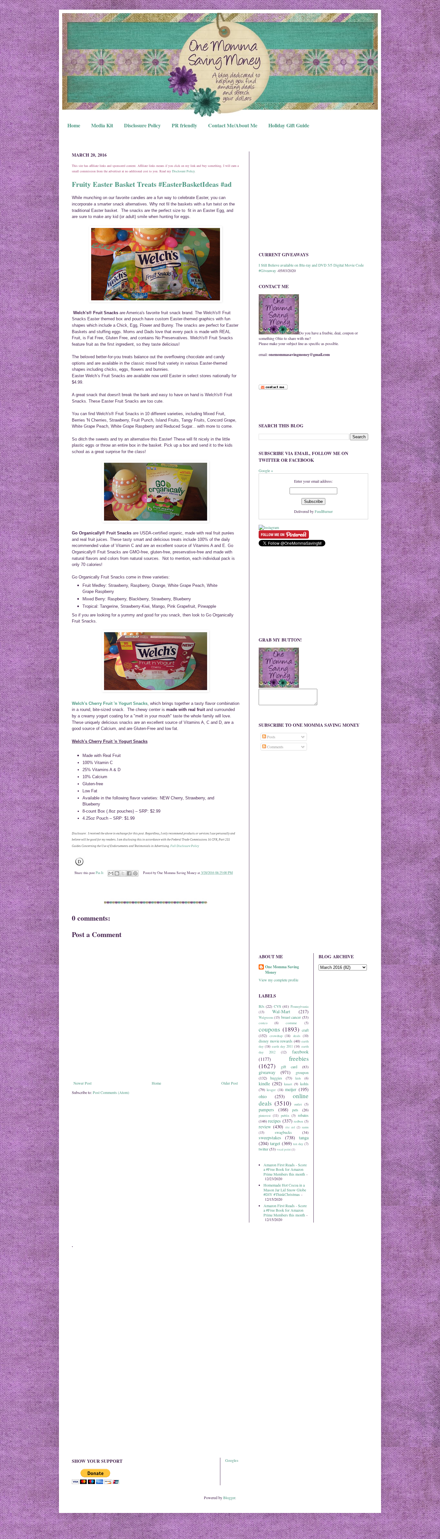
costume (291, 1023)
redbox (298, 1121)
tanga (304, 1137)
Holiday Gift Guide (288, 125)
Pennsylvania (300, 1006)
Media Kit (102, 125)
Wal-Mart (281, 1011)
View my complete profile (278, 979)
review (265, 1127)
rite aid (290, 1127)
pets (295, 1109)
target (275, 1143)
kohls (304, 1083)
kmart (288, 1084)
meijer (290, 1089)
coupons (269, 1029)
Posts (270, 736)
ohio (263, 1096)
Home (73, 125)
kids (298, 1078)
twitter (263, 1149)
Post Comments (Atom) (111, 1092)
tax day (298, 1144)
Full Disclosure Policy (184, 846)
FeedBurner (324, 511)
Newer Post (82, 1083)
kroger (271, 1090)
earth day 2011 (282, 1046)
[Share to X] (123, 873)
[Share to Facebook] (129, 873)
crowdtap (276, 1036)
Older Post (229, 1083)
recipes (274, 1121)
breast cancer (291, 1017)
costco (263, 1023)
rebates (303, 1115)
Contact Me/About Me (232, 125)
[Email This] (111, 873)
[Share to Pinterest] (135, 873)
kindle (264, 1083)
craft (305, 1030)
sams (305, 1127)
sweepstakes (270, 1137)
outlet (298, 1104)
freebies (299, 1058)
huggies (276, 1077)
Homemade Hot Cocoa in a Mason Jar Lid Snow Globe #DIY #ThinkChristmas (284, 1189)
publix (285, 1115)
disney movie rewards (275, 1040)
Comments (274, 746)
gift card (289, 1066)
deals (296, 1036)
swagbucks (283, 1132)
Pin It (99, 872)
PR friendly (184, 125)
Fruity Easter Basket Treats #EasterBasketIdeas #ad (152, 184)
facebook (300, 1052)
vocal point (284, 1149)
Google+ (232, 1460)
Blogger (229, 1497)
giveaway (267, 1072)
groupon (302, 1072)
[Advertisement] (313, 196)
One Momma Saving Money (282, 969)
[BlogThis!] (117, 873)
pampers (266, 1109)
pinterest (265, 1115)
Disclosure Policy (142, 125)
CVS (277, 1006)
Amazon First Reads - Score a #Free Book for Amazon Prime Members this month (285, 1169)
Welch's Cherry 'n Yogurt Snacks (110, 703)
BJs (261, 1006)
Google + (266, 470)
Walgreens (266, 1017)
